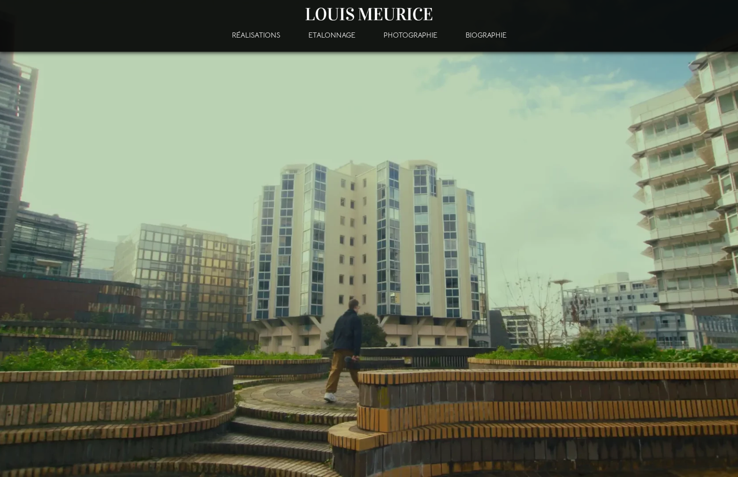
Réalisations (256, 35)
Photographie (410, 35)
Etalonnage (331, 35)
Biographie (486, 35)
